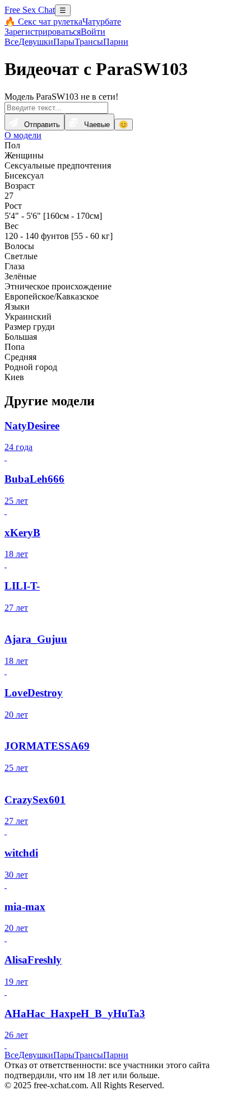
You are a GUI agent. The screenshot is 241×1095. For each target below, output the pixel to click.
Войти (93, 31)
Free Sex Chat (29, 10)
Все (11, 41)
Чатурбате (101, 21)
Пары (64, 41)
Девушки (35, 41)
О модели (22, 135)
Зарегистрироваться (42, 31)
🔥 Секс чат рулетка (43, 21)
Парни (115, 41)
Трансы (89, 41)
